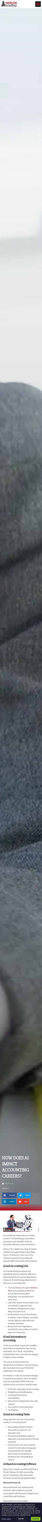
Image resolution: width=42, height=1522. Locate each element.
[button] (38, 4)
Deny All (20, 1519)
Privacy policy (6, 1519)
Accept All (36, 1519)
